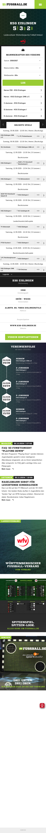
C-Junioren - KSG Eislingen (15, 103)
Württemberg (23, 283)
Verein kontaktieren (23, 337)
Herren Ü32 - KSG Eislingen (15, 90)
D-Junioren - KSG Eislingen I (15, 110)
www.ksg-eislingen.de (23, 325)
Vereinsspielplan (3, 124)
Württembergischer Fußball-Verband (29, 35)
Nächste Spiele (23, 125)
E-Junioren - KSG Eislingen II (15, 116)
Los (23, 83)
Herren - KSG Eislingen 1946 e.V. (17, 97)
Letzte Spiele (43, 124)
